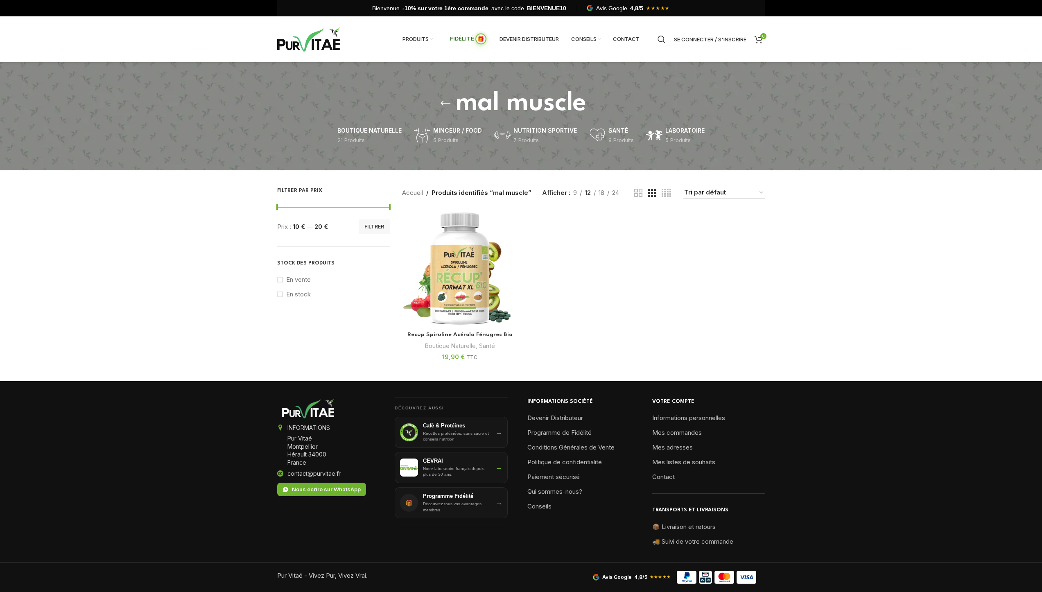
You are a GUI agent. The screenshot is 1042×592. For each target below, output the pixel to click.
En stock (298, 294)
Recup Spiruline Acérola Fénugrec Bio (459, 334)
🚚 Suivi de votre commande (692, 541)
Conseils (539, 506)
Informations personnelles (688, 418)
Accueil (412, 193)
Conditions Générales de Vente (571, 447)
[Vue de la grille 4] (666, 193)
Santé (487, 345)
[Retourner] (445, 103)
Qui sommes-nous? (554, 491)
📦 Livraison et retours (684, 527)
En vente (298, 279)
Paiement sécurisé (553, 477)
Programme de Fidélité (559, 432)
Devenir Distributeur (555, 418)
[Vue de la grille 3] (652, 193)
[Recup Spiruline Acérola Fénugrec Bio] (460, 269)
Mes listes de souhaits (683, 462)
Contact (663, 477)
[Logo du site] (308, 39)
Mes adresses (672, 447)
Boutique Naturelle (450, 345)
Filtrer (374, 227)
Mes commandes (677, 432)
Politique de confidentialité (564, 462)
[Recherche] (661, 39)
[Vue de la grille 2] (638, 193)
